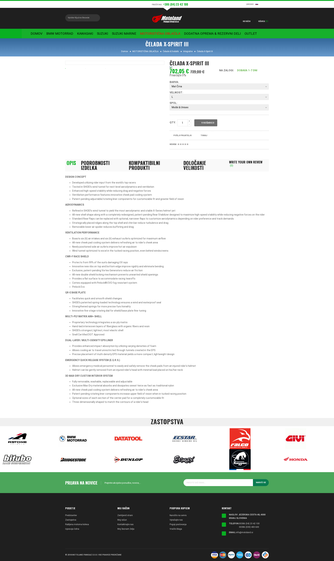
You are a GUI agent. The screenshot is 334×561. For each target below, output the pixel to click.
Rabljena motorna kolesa (77, 524)
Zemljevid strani (125, 515)
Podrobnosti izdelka (95, 165)
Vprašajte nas (176, 520)
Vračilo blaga (176, 529)
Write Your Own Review (246, 163)
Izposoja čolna (72, 529)
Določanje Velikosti (194, 165)
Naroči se (261, 482)
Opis (71, 162)
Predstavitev (71, 515)
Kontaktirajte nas (125, 524)
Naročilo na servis (178, 515)
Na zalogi (226, 70)
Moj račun (122, 520)
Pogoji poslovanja (178, 524)
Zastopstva (70, 520)
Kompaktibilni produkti (144, 165)
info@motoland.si (244, 532)
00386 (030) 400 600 (249, 527)
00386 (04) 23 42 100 (249, 523)
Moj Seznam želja (125, 529)
